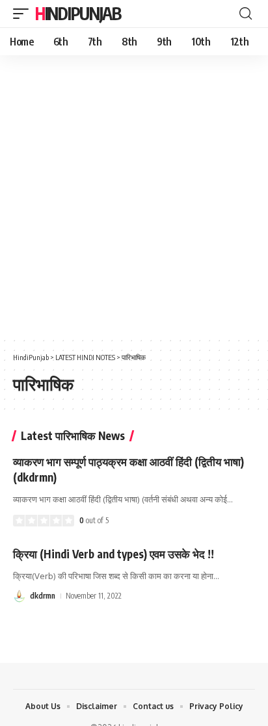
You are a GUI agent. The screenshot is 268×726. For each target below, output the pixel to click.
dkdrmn (42, 596)
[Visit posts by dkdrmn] (19, 596)
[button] (24, 13)
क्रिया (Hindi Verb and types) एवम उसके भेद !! (113, 554)
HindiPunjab (78, 13)
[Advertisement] (134, 196)
